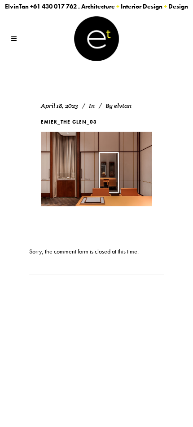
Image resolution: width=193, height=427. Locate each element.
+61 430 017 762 (53, 6)
